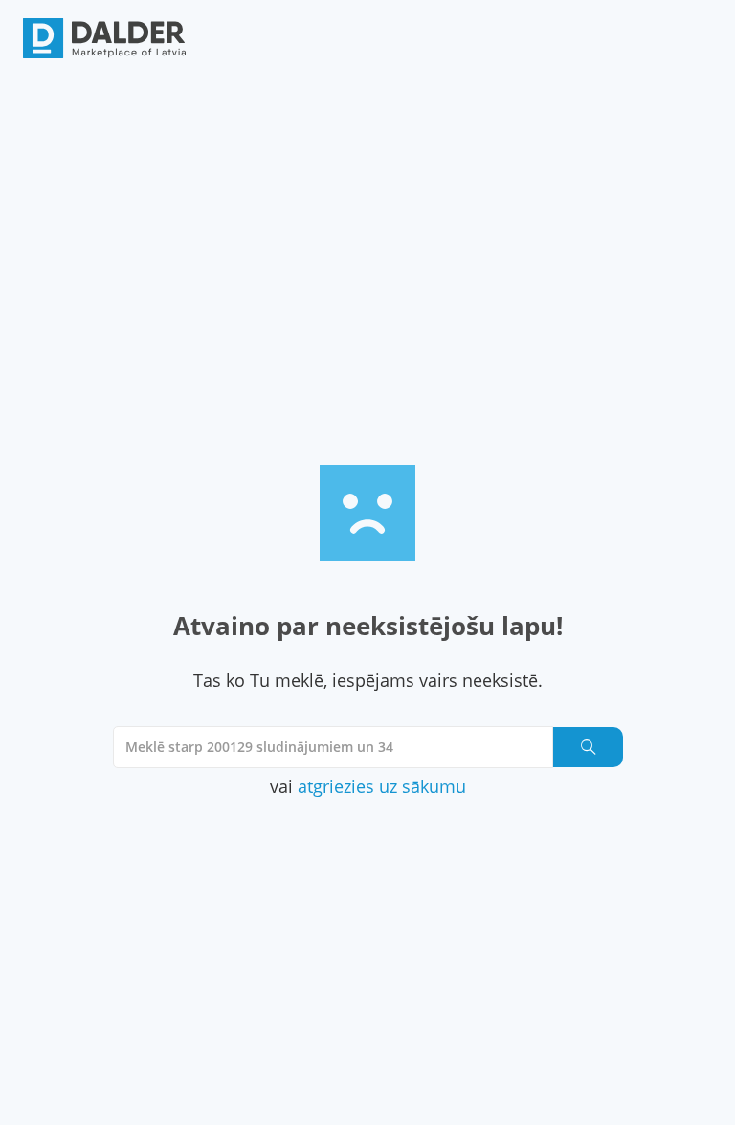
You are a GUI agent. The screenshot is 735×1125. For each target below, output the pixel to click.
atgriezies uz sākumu (382, 786)
